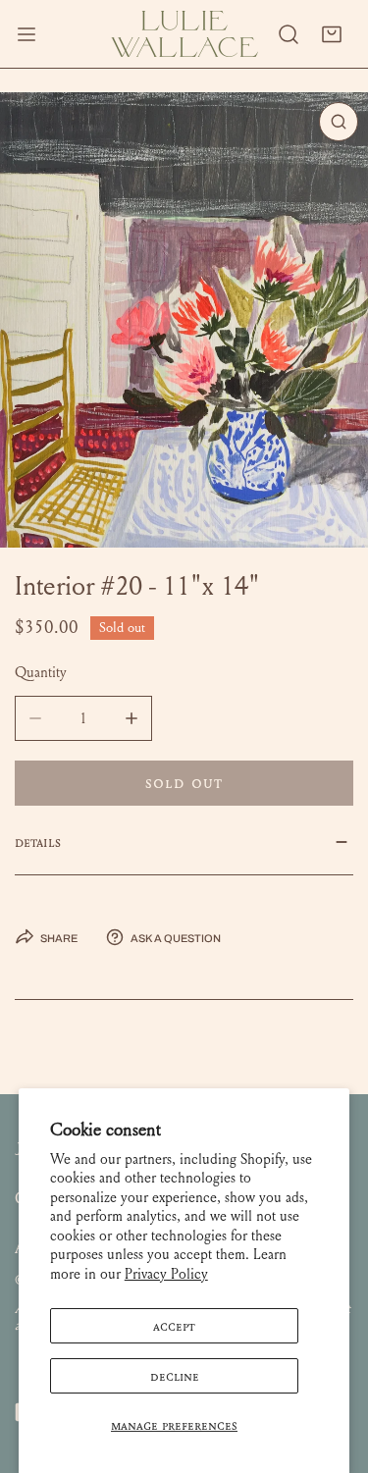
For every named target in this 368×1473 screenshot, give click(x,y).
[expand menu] (26, 34)
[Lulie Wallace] (184, 34)
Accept (174, 1326)
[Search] (288, 34)
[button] (331, 34)
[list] (184, 320)
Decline (174, 1376)
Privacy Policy (166, 1274)
